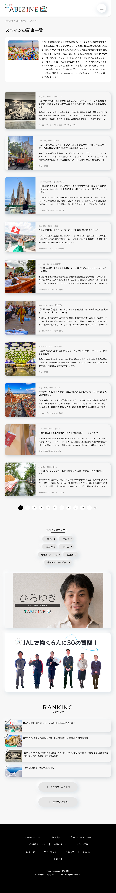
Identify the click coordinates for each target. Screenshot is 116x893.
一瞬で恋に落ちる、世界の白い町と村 (38, 767)
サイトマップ (50, 851)
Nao (55, 467)
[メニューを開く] (101, 8)
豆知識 (70, 554)
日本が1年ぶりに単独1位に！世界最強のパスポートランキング (68, 433)
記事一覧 (30, 851)
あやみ (57, 387)
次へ (96, 507)
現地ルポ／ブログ (49, 554)
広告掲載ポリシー (36, 844)
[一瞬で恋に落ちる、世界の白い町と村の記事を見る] (13, 771)
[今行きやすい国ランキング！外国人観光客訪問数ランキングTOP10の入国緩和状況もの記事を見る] (20, 400)
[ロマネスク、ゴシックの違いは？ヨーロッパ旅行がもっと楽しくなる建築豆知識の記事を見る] (13, 741)
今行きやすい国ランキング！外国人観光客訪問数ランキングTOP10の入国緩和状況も (73, 393)
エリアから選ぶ (60, 802)
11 (89, 507)
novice (86, 851)
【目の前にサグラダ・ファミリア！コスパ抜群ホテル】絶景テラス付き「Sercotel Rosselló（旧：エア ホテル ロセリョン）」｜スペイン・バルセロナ (73, 189)
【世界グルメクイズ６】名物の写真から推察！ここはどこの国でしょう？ (71, 473)
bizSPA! (58, 858)
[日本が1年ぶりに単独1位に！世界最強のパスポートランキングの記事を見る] (20, 439)
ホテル (66, 546)
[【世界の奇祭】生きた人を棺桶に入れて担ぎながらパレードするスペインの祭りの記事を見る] (20, 276)
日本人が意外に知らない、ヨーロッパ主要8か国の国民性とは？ (69, 230)
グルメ (66, 538)
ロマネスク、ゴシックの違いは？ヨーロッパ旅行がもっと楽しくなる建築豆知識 (55, 738)
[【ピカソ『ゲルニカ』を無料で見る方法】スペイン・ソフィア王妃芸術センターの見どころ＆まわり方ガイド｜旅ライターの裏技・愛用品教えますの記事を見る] (20, 110)
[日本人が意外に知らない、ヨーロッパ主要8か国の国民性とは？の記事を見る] (20, 237)
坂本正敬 (57, 264)
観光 (49, 538)
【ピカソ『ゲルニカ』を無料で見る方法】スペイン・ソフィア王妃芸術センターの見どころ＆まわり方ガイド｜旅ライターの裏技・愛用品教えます (72, 103)
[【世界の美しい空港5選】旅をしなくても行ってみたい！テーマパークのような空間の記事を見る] (20, 359)
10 (82, 507)
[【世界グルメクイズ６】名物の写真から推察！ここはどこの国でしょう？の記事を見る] (20, 479)
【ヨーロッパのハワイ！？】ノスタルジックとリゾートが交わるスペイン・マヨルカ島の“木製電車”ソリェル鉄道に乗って (72, 146)
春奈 (56, 226)
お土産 (49, 546)
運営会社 (56, 837)
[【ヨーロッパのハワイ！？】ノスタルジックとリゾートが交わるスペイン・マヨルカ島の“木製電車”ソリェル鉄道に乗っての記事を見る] (20, 153)
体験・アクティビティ (57, 562)
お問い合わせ (60, 844)
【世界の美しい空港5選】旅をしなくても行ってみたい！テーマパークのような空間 (73, 352)
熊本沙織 (58, 346)
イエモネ (70, 851)
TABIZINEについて (34, 837)
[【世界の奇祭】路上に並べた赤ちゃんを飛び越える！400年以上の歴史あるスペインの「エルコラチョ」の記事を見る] (20, 318)
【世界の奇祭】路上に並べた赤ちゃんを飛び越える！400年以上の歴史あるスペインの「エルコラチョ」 (73, 311)
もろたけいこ (57, 96)
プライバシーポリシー (80, 837)
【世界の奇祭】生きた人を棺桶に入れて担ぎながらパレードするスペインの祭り (72, 270)
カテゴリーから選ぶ (60, 786)
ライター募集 (82, 844)
